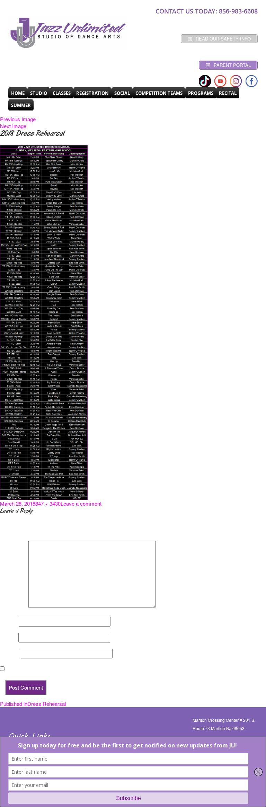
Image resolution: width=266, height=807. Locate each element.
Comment (13, 606)
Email (8, 637)
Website (9, 653)
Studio (38, 93)
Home (18, 93)
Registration (92, 93)
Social (122, 93)
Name (8, 622)
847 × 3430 (48, 503)
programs (200, 93)
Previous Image (18, 119)
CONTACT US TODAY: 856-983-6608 (207, 11)
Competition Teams (159, 93)
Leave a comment (81, 503)
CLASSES (62, 93)
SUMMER (21, 105)
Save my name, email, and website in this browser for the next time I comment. (100, 669)
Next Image (13, 126)
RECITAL (228, 93)
